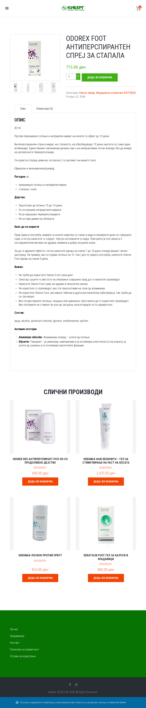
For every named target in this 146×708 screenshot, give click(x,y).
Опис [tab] (23, 108)
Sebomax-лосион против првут (40, 555)
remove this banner (118, 702)
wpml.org (48, 702)
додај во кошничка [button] (40, 481)
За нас (14, 629)
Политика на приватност (24, 649)
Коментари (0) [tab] (44, 108)
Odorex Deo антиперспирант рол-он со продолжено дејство (40, 460)
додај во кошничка (99, 77)
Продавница (17, 636)
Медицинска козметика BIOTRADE (116, 92)
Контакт (15, 642)
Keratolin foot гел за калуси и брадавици (106, 557)
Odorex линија (87, 92)
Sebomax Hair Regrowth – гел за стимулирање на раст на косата (105, 460)
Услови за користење (23, 656)
